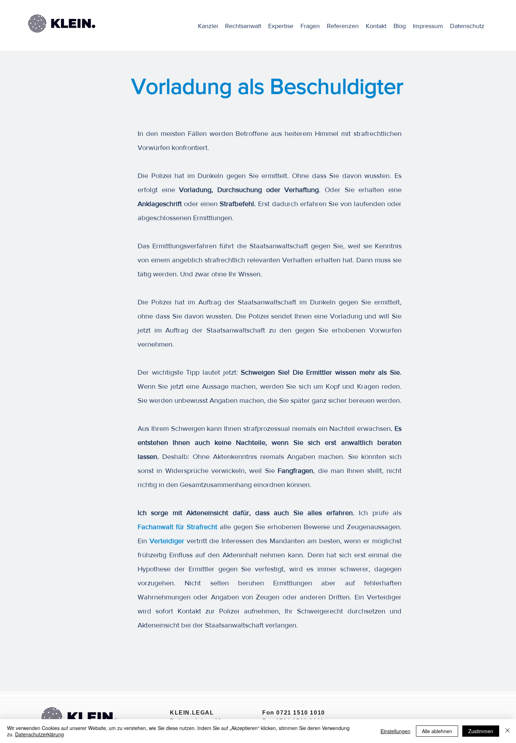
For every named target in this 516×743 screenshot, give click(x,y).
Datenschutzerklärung (39, 734)
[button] (281, 26)
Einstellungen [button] (395, 731)
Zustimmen (480, 731)
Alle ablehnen (437, 731)
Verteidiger (167, 541)
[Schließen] (507, 731)
